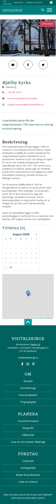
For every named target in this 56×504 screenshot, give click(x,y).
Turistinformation (28, 421)
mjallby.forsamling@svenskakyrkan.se (25, 104)
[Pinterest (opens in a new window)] (33, 364)
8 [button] (36, 248)
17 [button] (11, 258)
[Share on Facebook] (28, 64)
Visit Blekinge (28, 388)
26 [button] (21, 262)
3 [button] (10, 248)
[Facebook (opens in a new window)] (22, 364)
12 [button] (21, 253)
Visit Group (31, 494)
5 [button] (21, 248)
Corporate (28, 461)
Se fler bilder (47, 24)
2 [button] (5, 248)
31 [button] (11, 267)
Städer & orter (33, 2)
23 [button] (5, 262)
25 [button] (16, 262)
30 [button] (5, 267)
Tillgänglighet (28, 402)
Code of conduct (28, 481)
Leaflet (27, 318)
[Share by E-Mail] (12, 64)
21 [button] (31, 258)
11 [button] (16, 253)
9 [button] (5, 253)
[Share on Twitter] (43, 64)
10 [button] (11, 253)
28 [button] (31, 262)
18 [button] (16, 258)
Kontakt (28, 381)
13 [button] (26, 253)
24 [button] (10, 262)
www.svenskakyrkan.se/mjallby (22, 98)
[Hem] (12, 10)
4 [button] (16, 248)
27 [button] (26, 262)
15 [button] (36, 253)
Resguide (18, 2)
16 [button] (5, 258)
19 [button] (21, 258)
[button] (36, 234)
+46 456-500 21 (15, 92)
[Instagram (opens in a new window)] (27, 364)
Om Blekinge (7, 2)
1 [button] (36, 243)
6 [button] (26, 248)
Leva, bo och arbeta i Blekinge (28, 442)
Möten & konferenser (28, 475)
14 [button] (31, 253)
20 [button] (26, 258)
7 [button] (31, 248)
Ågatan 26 (35, 344)
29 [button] (36, 262)
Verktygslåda (28, 467)
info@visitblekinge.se (28, 357)
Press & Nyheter (28, 395)
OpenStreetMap (38, 318)
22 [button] (36, 258)
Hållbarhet (28, 435)
